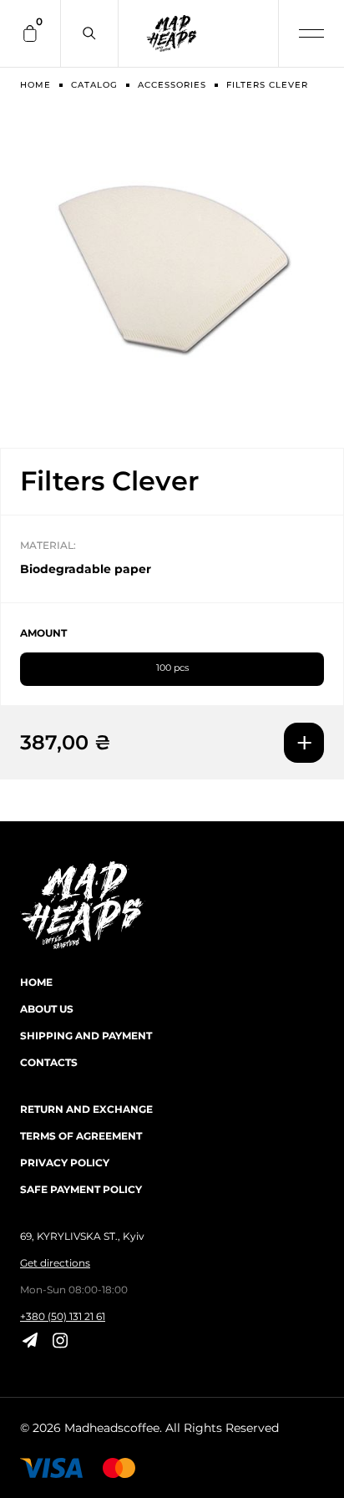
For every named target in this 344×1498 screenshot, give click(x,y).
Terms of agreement (81, 1136)
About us (46, 1009)
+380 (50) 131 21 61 (62, 1316)
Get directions (55, 1263)
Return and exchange (86, 1109)
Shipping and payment (86, 1035)
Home (36, 982)
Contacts (49, 1062)
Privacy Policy (64, 1162)
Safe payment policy (81, 1189)
